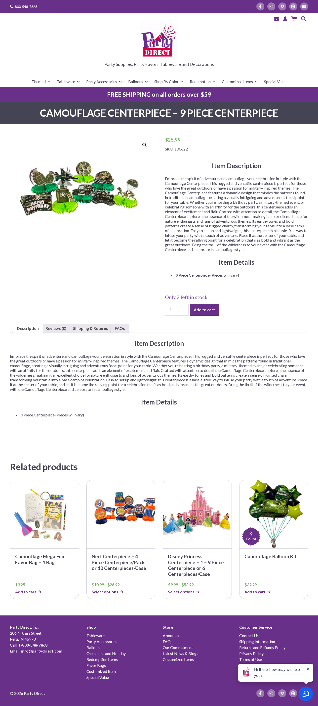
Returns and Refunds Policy (262, 647)
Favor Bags (96, 665)
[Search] (303, 18)
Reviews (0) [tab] (55, 328)
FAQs (167, 641)
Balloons (135, 81)
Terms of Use (250, 659)
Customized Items (237, 81)
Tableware (66, 81)
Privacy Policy (251, 653)
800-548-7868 (26, 6)
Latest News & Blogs (180, 653)
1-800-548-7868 (32, 645)
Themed (39, 81)
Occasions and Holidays (106, 653)
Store (168, 627)
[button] (144, 145)
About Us (171, 635)
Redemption (200, 81)
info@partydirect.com (41, 651)
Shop (91, 627)
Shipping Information (257, 641)
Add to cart (204, 309)
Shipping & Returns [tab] (90, 328)
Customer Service (255, 627)
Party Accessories (101, 81)
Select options (105, 591)
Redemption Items (102, 659)
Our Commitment (178, 647)
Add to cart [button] (25, 591)
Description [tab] (28, 328)
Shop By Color (166, 81)
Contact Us (249, 635)
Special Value (275, 81)
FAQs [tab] (120, 328)
